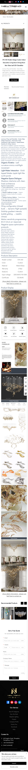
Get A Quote (14, 80)
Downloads (14, 727)
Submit (14, 678)
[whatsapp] (26, 386)
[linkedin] (23, 1)
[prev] (3, 54)
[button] (22, 603)
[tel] (26, 382)
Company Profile (14, 722)
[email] (26, 390)
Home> (4, 17)
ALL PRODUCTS (5, 23)
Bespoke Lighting (14, 717)
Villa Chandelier (9, 17)
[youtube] (20, 1)
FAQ (14, 729)
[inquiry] (26, 378)
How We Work (14, 714)
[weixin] (26, 394)
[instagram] (16, 1)
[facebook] (18, 1)
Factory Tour (14, 724)
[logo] (11, 7)
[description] (14, 693)
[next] (23, 54)
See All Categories (14, 712)
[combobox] (7, 647)
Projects (14, 719)
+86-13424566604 (8, 743)
